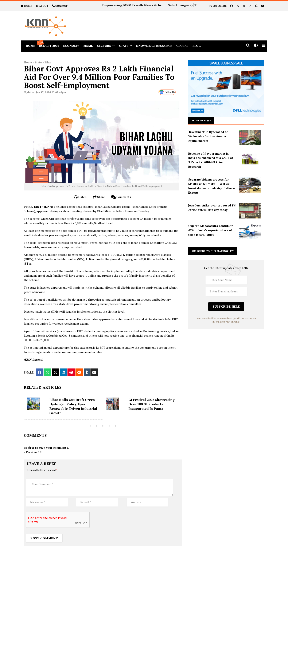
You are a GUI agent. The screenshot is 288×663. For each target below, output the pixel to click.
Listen (82, 197)
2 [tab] (96, 426)
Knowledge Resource (154, 46)
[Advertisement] (183, 20)
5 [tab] (115, 426)
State (123, 46)
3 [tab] (103, 426)
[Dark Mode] (256, 45)
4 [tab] (109, 426)
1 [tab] (90, 426)
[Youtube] (262, 5)
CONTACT (61, 5)
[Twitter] (238, 5)
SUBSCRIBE (219, 5)
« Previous (30, 452)
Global (182, 46)
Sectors (104, 46)
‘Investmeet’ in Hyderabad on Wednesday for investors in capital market (208, 136)
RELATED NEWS (201, 120)
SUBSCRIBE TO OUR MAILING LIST (212, 251)
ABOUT (43, 5)
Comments (123, 197)
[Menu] (263, 45)
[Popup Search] (248, 45)
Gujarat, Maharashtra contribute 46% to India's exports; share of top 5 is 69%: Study (210, 230)
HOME (28, 5)
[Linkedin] (244, 5)
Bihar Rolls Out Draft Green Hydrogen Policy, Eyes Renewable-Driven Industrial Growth (73, 406)
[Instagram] (250, 5)
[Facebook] (231, 5)
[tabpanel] (63, 409)
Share (101, 197)
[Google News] (256, 5)
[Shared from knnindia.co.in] (94, 372)
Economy (71, 46)
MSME (88, 46)
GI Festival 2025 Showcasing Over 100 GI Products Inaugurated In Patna (151, 404)
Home (28, 62)
